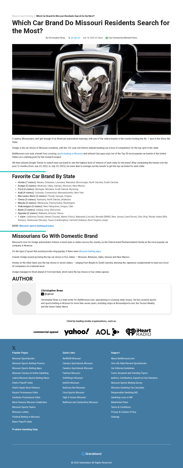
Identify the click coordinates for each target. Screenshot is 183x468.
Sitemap (115, 416)
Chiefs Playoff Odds (22, 382)
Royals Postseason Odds (25, 392)
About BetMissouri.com (123, 358)
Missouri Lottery (20, 412)
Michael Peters (130, 38)
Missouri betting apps (90, 251)
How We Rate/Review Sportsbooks (129, 363)
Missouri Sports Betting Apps (27, 368)
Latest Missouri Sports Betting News (30, 378)
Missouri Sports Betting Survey (126, 382)
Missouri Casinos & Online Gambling (30, 373)
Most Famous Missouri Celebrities (29, 402)
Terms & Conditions (121, 407)
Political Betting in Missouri (26, 416)
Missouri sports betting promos (36, 225)
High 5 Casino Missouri (74, 397)
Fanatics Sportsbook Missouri (78, 368)
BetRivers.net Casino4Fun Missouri (80, 402)
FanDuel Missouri (71, 373)
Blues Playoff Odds (22, 421)
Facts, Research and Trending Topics (129, 373)
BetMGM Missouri (72, 358)
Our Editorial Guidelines (122, 368)
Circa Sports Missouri (73, 392)
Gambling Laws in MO (122, 397)
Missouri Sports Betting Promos (28, 363)
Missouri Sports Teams (24, 407)
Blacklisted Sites (119, 402)
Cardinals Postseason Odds (26, 397)
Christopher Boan (56, 38)
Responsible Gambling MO (124, 392)
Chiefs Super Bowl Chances (26, 387)
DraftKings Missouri (73, 378)
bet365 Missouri (71, 382)
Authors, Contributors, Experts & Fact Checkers (134, 378)
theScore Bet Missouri (74, 387)
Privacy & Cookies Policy (123, 412)
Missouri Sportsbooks (23, 358)
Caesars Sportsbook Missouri (78, 363)
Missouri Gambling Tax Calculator (127, 387)
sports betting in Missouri (70, 153)
